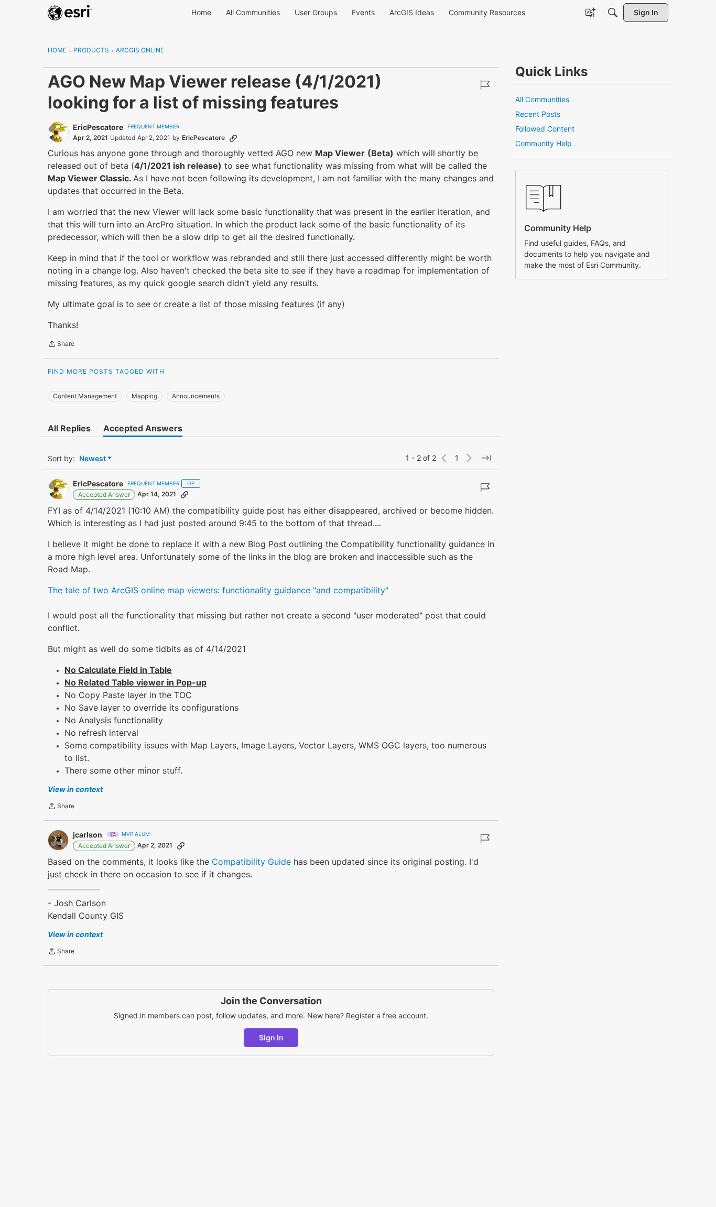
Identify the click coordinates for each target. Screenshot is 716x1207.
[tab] (69, 428)
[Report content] (484, 84)
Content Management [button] (85, 396)
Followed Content (544, 128)
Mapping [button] (144, 396)
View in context (75, 789)
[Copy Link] (233, 138)
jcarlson (87, 834)
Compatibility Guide (250, 861)
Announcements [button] (196, 396)
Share (61, 345)
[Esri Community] (70, 12)
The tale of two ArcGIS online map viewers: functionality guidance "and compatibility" (218, 590)
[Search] (612, 12)
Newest (92, 459)
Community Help (543, 143)
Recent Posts (537, 114)
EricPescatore (98, 127)
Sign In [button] (271, 1037)
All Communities (542, 99)
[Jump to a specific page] (486, 458)
